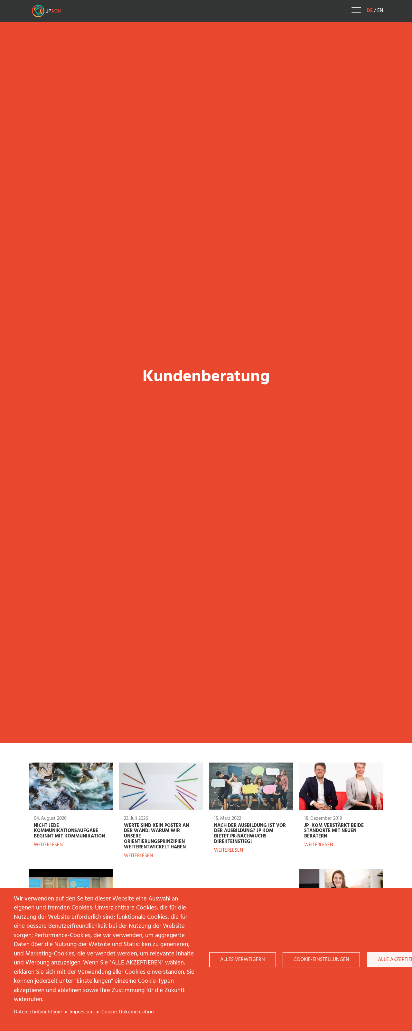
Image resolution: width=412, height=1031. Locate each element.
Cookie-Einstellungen (321, 959)
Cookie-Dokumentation (127, 1012)
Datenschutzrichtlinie (38, 1012)
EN (380, 10)
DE (370, 10)
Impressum (82, 1012)
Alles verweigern (242, 959)
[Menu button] (356, 11)
